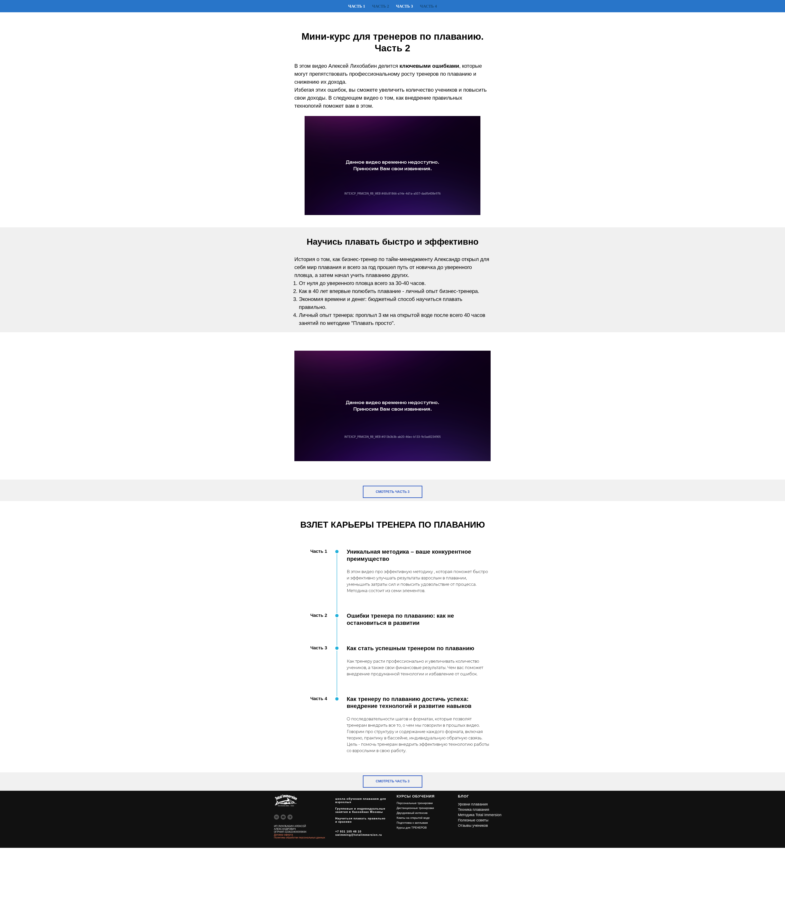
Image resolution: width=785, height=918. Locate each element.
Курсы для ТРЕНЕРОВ (412, 827)
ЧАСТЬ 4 (428, 6)
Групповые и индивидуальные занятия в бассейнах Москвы (360, 810)
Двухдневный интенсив (412, 812)
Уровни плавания (473, 804)
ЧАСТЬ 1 (356, 6)
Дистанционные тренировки (415, 808)
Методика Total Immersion (479, 815)
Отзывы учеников (473, 825)
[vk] (276, 817)
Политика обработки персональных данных (299, 837)
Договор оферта (283, 834)
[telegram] (290, 817)
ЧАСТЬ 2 (380, 6)
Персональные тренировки (415, 803)
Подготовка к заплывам (412, 822)
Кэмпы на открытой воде (413, 817)
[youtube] (283, 817)
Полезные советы (473, 820)
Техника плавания (473, 810)
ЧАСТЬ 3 (404, 6)
